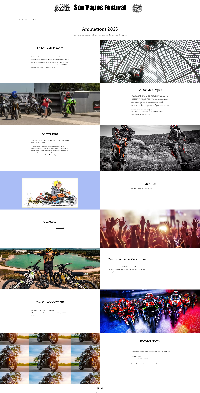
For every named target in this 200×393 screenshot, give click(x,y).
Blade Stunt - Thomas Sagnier (50, 155)
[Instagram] (98, 388)
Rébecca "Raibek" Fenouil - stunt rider (49, 148)
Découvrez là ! (60, 228)
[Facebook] (101, 388)
